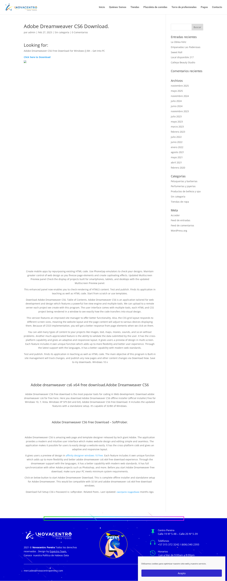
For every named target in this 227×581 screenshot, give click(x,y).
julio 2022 (176, 136)
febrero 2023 (178, 131)
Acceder (175, 215)
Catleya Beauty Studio (183, 62)
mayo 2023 (177, 121)
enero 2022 (177, 147)
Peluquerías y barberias (184, 181)
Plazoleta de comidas (155, 7)
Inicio (102, 7)
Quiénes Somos (117, 7)
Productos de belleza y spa (186, 191)
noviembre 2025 (180, 85)
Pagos (204, 7)
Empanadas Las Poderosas (185, 47)
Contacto (217, 7)
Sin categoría (62, 32)
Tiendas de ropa (180, 201)
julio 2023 (176, 116)
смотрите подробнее (128, 491)
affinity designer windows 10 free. (85, 455)
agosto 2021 (177, 152)
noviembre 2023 (180, 111)
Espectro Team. (58, 551)
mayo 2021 (177, 157)
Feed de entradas (180, 220)
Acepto (182, 573)
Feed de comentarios (182, 225)
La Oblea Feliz (178, 42)
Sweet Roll (176, 52)
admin (31, 32)
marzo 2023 (177, 126)
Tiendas (134, 7)
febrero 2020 (178, 167)
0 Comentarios (80, 32)
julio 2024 (176, 101)
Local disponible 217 (182, 57)
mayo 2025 (177, 90)
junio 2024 (176, 106)
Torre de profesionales (184, 7)
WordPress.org (179, 230)
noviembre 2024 (180, 96)
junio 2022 (176, 142)
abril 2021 (176, 162)
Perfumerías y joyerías (183, 186)
